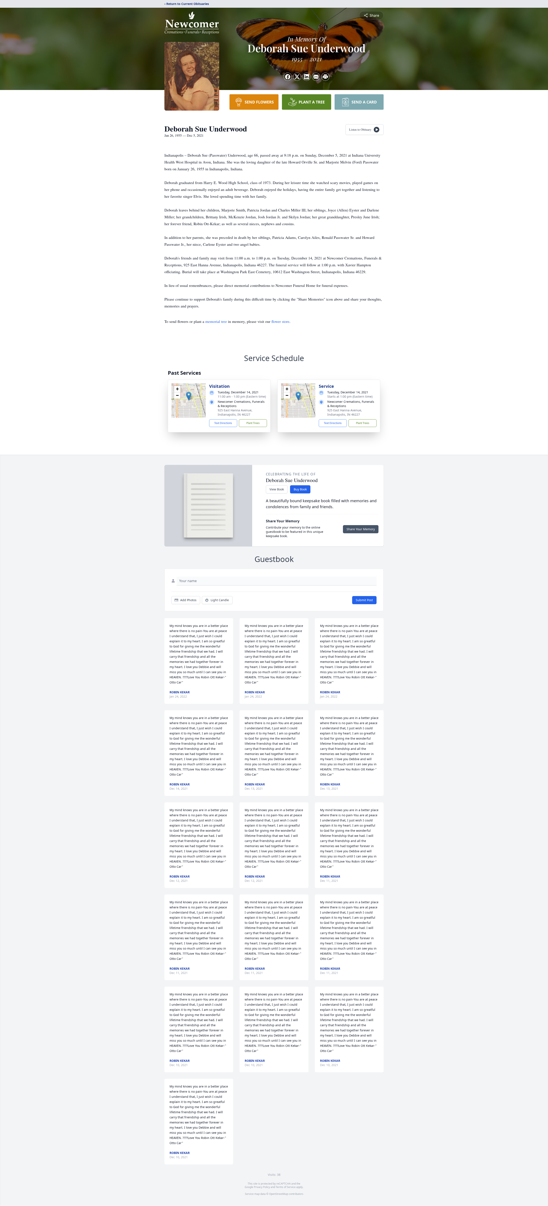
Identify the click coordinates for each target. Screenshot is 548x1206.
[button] (188, 396)
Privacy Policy (262, 1187)
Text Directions (223, 423)
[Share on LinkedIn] (306, 77)
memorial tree (216, 321)
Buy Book (300, 489)
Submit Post (364, 600)
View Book (277, 489)
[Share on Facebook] (288, 77)
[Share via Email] (316, 77)
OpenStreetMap (278, 1194)
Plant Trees (253, 423)
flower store (280, 321)
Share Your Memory (361, 529)
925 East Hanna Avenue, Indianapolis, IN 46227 (235, 412)
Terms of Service (286, 1187)
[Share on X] (297, 77)
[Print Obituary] (325, 77)
